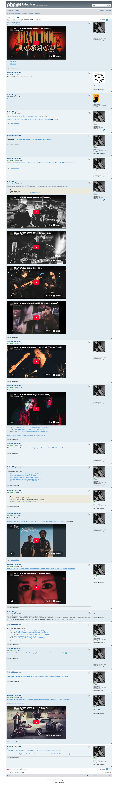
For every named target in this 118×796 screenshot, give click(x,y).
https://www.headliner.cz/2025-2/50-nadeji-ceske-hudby (23, 501)
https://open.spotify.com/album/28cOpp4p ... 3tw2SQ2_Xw (30, 631)
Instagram (13, 63)
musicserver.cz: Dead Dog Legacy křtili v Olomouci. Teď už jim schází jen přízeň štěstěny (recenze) (33, 750)
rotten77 (95, 33)
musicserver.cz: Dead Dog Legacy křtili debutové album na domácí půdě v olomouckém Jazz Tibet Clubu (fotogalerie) (38, 754)
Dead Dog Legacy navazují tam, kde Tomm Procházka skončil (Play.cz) (26, 435)
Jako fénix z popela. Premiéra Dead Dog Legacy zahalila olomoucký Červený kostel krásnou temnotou (45, 162)
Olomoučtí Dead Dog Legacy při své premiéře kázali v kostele (33, 139)
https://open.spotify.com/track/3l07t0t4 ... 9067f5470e (29, 429)
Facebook (13, 61)
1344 (99, 613)
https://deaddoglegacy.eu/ (14, 640)
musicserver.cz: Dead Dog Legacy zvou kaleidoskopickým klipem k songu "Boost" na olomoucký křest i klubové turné (38, 699)
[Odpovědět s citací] (89, 23)
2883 (99, 37)
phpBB (54, 779)
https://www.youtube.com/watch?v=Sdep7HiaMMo (23, 481)
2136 (99, 104)
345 (99, 85)
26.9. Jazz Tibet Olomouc (17, 703)
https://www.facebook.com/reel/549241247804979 (23, 475)
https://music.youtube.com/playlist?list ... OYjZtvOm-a (34, 634)
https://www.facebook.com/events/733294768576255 (28, 192)
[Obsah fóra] (14, 4)
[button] (111, 20)
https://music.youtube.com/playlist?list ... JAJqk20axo (34, 427)
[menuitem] (17, 10)
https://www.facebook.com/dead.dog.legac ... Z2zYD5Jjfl (25, 474)
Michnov (95, 83)
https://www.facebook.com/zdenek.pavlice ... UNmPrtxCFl (25, 477)
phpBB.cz (62, 780)
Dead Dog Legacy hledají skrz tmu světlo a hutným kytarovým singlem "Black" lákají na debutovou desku (35, 521)
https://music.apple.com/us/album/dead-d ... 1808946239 (33, 632)
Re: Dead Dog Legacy (14, 72)
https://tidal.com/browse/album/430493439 (25, 636)
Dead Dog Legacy (13, 17)
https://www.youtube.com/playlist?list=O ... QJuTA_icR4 (31, 638)
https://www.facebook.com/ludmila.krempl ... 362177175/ (25, 479)
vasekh (95, 611)
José (94, 102)
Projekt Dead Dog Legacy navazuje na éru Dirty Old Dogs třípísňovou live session (29, 119)
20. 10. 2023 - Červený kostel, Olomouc (26, 116)
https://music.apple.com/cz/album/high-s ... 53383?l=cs (33, 431)
